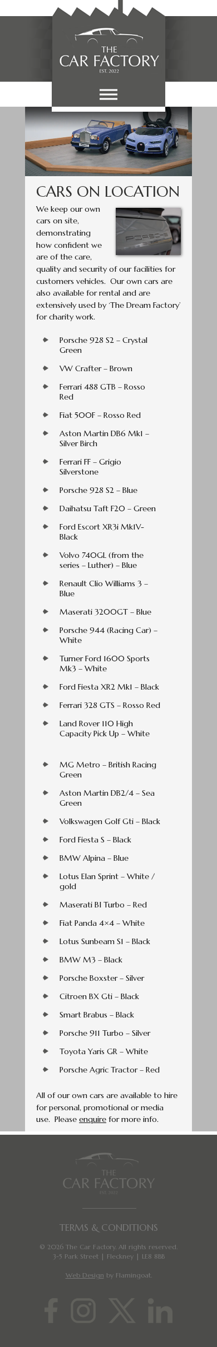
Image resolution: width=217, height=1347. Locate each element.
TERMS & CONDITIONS (109, 1228)
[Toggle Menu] (108, 94)
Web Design (85, 1275)
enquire (92, 1119)
